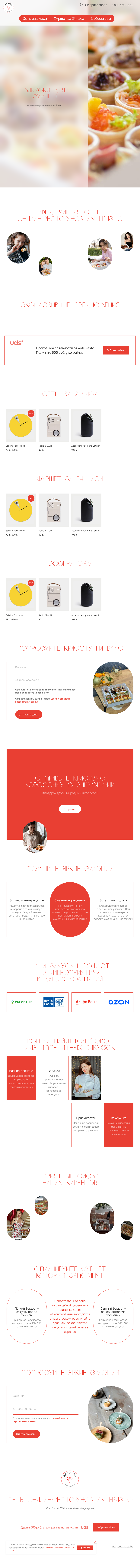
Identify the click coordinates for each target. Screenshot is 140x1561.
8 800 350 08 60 (122, 5)
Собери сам (101, 18)
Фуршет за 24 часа (69, 18)
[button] (70, 809)
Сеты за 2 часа (35, 18)
